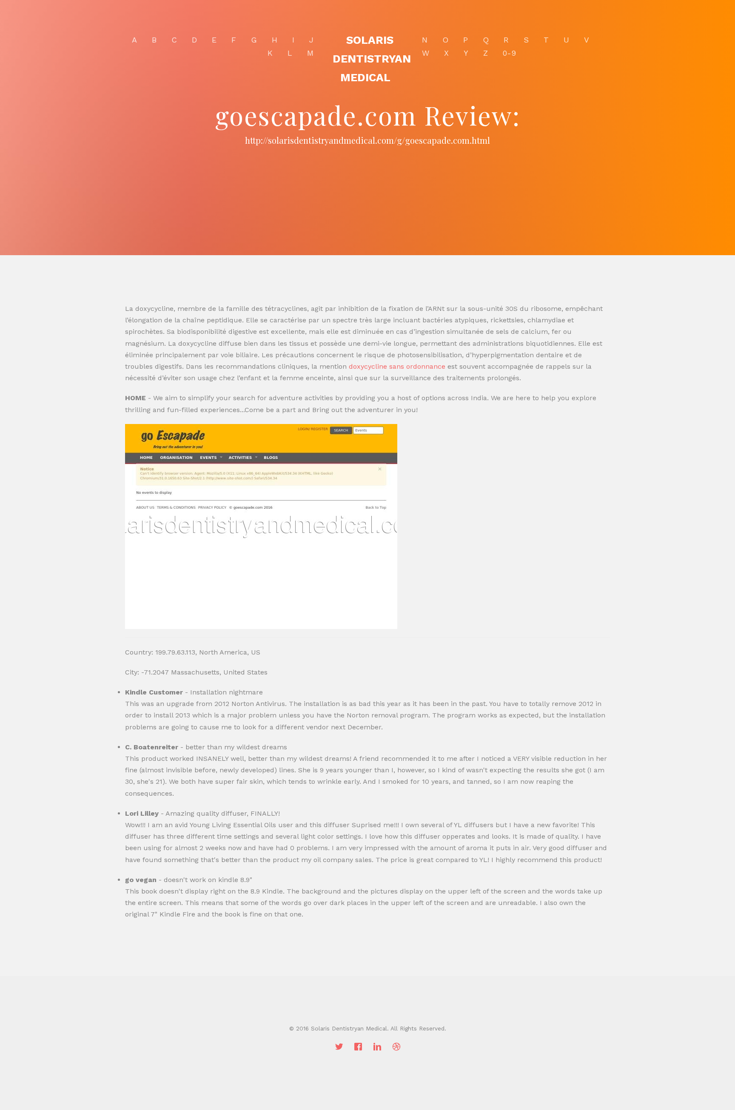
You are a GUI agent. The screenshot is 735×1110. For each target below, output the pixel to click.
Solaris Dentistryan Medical (372, 59)
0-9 (509, 52)
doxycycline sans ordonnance (397, 366)
